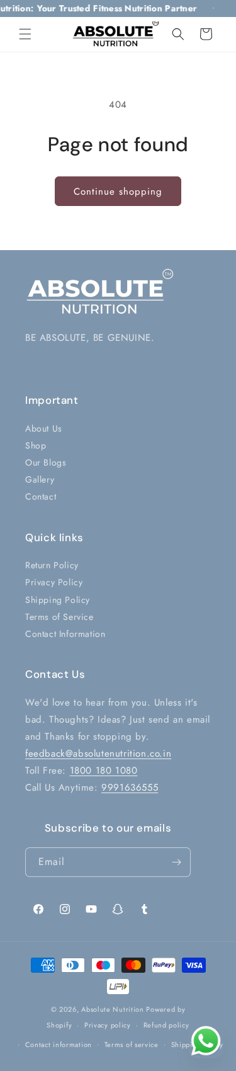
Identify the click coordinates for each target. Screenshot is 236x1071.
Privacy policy (107, 1025)
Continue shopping (118, 191)
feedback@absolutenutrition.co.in (98, 753)
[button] (25, 34)
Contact (40, 496)
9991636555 (129, 787)
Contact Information (65, 633)
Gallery (39, 479)
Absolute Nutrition (112, 1009)
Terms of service (131, 1045)
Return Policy (52, 565)
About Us (43, 428)
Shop (35, 445)
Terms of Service (59, 616)
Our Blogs (45, 462)
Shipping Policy (57, 599)
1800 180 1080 (104, 770)
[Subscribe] (176, 862)
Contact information (58, 1045)
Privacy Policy (53, 582)
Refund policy (166, 1025)
